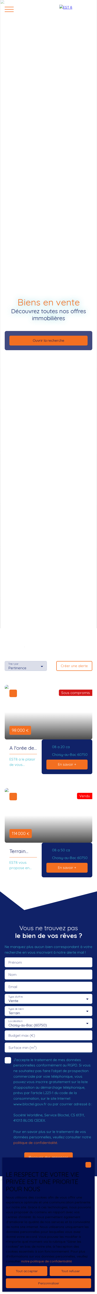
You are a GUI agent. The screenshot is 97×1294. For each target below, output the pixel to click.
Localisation (15, 1021)
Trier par (13, 663)
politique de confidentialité (35, 1142)
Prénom (15, 962)
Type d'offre (15, 996)
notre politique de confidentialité (46, 1261)
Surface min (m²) (22, 1047)
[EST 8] (76, 9)
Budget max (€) (21, 1035)
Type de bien (15, 1009)
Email (12, 987)
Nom (12, 974)
